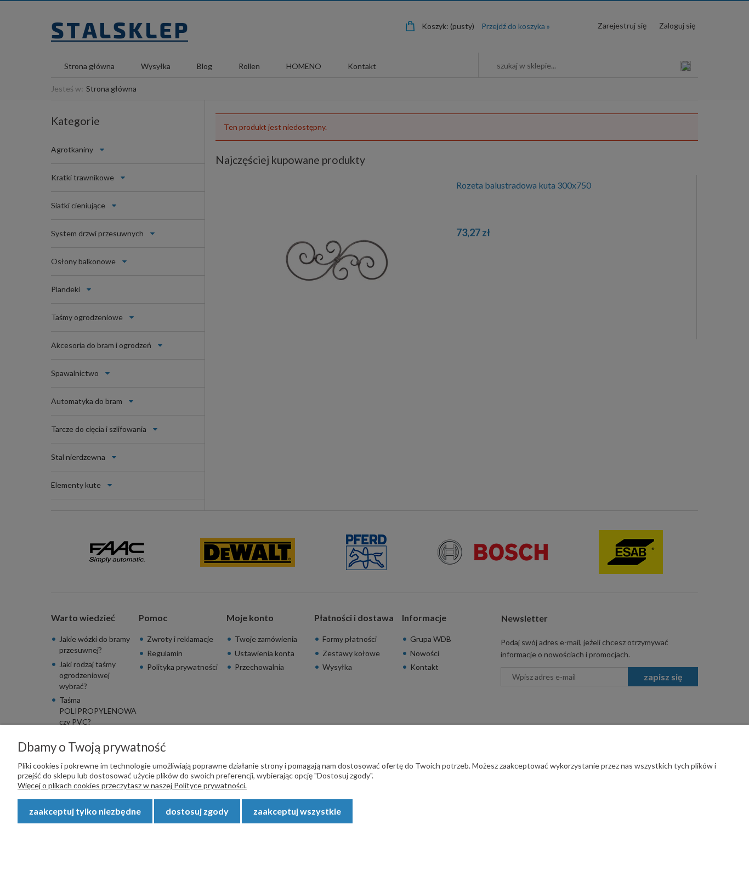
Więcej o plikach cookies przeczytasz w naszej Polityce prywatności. (132, 785)
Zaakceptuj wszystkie (297, 811)
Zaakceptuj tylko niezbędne (85, 811)
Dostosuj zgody (197, 811)
